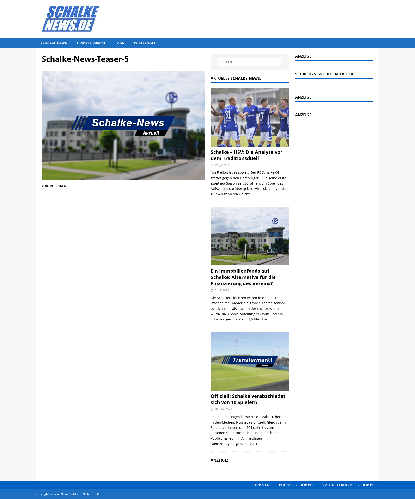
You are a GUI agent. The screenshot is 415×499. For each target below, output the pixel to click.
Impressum (261, 485)
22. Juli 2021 (222, 165)
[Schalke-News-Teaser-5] (123, 177)
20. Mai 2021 (223, 409)
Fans (119, 42)
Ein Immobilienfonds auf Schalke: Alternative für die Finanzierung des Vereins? (243, 277)
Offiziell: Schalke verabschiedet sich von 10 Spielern (248, 399)
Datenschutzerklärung (296, 485)
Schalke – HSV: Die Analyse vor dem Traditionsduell (246, 155)
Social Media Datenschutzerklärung (348, 485)
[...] (254, 194)
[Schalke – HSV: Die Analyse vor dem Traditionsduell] (250, 117)
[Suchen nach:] (250, 62)
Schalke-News (54, 42)
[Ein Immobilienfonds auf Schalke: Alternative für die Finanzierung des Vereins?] (250, 236)
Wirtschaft (145, 42)
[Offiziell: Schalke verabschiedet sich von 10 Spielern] (250, 361)
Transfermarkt (91, 42)
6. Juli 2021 (221, 290)
